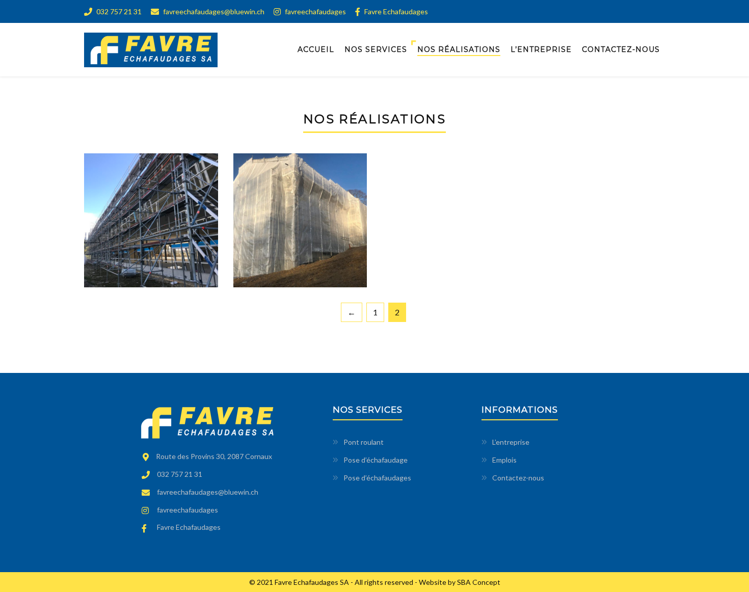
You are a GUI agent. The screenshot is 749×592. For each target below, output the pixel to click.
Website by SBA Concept (459, 582)
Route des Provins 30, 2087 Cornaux (214, 456)
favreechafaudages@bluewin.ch (213, 11)
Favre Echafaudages (395, 11)
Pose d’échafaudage (375, 459)
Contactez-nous (621, 49)
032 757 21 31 (118, 11)
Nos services (375, 49)
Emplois (504, 459)
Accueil (316, 49)
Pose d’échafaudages (377, 477)
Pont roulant (363, 442)
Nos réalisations (458, 49)
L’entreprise (541, 49)
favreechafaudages (314, 11)
